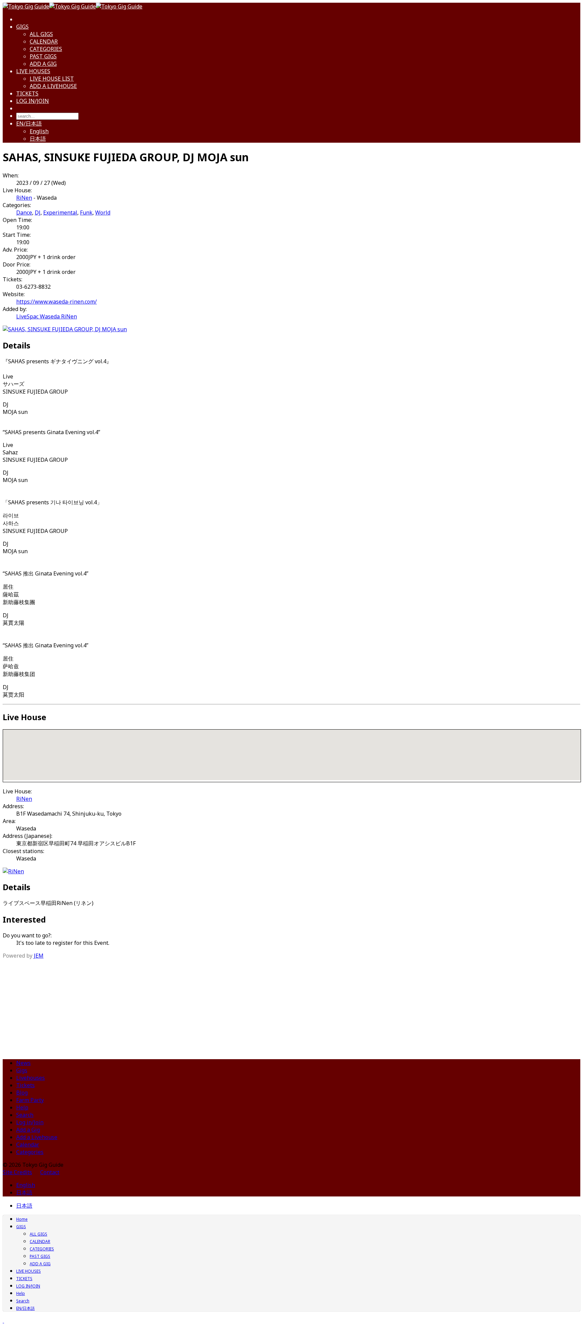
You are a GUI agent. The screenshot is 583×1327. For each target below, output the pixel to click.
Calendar (27, 1144)
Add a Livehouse (36, 1137)
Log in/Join (30, 1122)
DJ (37, 212)
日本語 (38, 138)
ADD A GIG (43, 63)
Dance (24, 212)
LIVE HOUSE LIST (52, 78)
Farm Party (30, 1100)
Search (24, 1115)
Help (22, 1107)
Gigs (21, 1070)
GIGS (22, 26)
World (102, 212)
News (23, 1063)
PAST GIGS (43, 56)
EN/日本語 (29, 123)
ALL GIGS (41, 34)
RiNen (24, 197)
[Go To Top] (3, 1320)
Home (22, 1219)
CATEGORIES (46, 49)
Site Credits (17, 1172)
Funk (86, 212)
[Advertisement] (291, 1006)
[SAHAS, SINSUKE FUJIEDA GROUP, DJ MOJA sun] (65, 329)
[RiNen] (13, 871)
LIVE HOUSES (33, 71)
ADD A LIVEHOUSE (53, 86)
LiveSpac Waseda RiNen (46, 316)
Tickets (25, 1085)
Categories (30, 1152)
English (39, 131)
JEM (39, 955)
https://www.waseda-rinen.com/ (56, 301)
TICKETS (27, 93)
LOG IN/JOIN (32, 101)
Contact (49, 1172)
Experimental (60, 212)
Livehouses (30, 1077)
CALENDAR (44, 41)
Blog (22, 1092)
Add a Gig (28, 1129)
